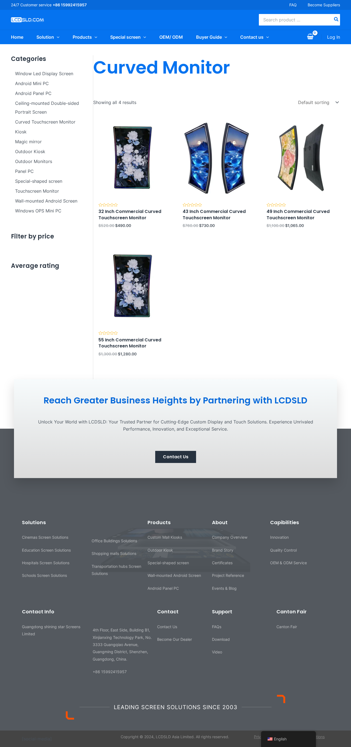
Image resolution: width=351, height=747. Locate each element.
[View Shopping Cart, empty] (310, 37)
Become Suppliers (324, 4)
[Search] (336, 20)
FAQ (293, 4)
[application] (57, 37)
